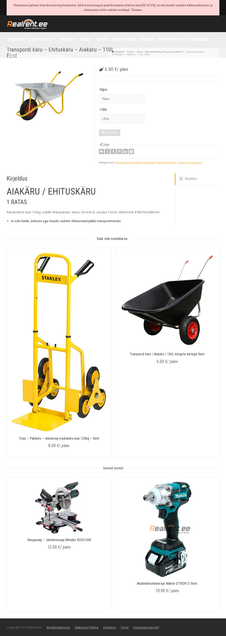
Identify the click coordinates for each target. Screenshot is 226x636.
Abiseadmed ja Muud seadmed (135, 162)
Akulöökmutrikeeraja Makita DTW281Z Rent (167, 583)
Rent (173, 162)
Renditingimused (58, 627)
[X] (107, 151)
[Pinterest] (119, 151)
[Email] (101, 151)
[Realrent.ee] (28, 23)
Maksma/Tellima (86, 627)
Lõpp (103, 109)
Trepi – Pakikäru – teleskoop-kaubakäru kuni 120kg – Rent (59, 438)
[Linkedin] (125, 151)
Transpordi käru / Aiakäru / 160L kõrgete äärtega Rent (167, 354)
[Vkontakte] (131, 151)
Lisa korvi (111, 132)
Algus (103, 89)
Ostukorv (109, 627)
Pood (124, 627)
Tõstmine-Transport (189, 162)
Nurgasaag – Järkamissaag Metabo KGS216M (59, 540)
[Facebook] (113, 151)
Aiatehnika (162, 162)
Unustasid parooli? (146, 627)
